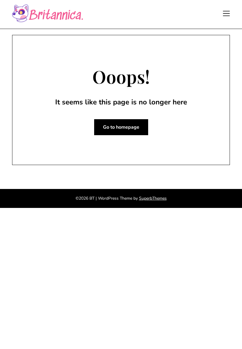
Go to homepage (121, 127)
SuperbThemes (153, 198)
